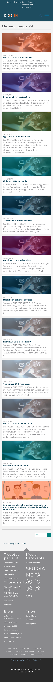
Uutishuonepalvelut (12, 570)
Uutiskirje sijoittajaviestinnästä (12, 617)
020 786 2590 (26, 7)
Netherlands (29, 651)
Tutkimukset (9, 641)
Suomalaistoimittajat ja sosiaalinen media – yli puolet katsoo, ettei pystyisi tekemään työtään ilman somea (25, 507)
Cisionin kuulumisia (12, 630)
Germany (18, 651)
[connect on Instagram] (37, 588)
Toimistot (8, 605)
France (8, 651)
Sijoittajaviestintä (11, 578)
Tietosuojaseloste (18, 669)
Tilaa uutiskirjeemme (12, 638)
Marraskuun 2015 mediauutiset (17, 57)
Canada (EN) (25, 648)
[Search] (39, 15)
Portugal (13, 654)
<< (37, 535)
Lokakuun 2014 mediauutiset (17, 466)
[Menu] (45, 15)
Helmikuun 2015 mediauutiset (17, 342)
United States (12, 648)
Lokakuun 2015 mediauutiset (16, 97)
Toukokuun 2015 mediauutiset (17, 221)
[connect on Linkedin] (29, 588)
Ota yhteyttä (9, 601)
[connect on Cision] (29, 596)
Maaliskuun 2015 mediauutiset (17, 300)
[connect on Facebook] (37, 581)
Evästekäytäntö (34, 669)
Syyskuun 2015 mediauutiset (16, 137)
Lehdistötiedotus (11, 563)
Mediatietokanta (33, 563)
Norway (41, 651)
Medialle (29, 620)
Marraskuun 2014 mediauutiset (17, 423)
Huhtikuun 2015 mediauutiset (17, 260)
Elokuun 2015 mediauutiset (16, 181)
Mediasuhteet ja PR (13, 634)
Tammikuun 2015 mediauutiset (17, 384)
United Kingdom (36, 654)
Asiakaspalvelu (26, 6)
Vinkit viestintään (11, 626)
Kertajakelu (9, 574)
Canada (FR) (38, 648)
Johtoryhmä (31, 624)
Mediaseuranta (10, 567)
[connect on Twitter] (29, 581)
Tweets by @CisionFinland (14, 543)
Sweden (23, 654)
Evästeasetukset (26, 672)
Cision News (31, 616)
